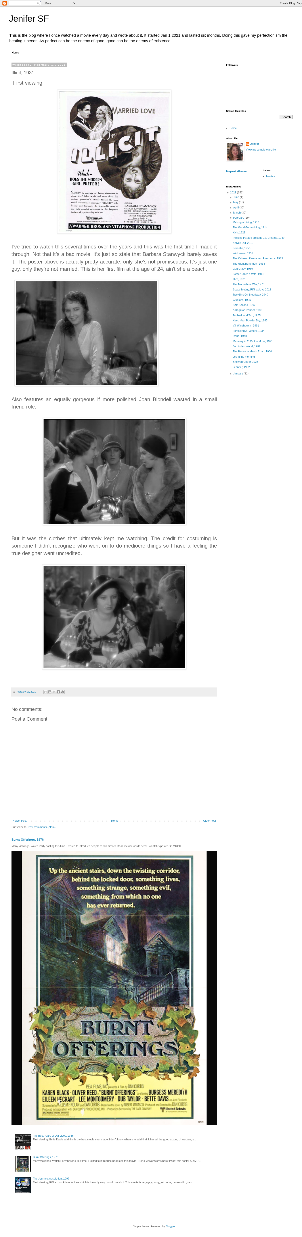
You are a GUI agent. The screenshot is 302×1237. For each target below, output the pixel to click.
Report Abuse (236, 171)
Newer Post (20, 820)
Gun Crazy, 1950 (243, 268)
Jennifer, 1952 (241, 367)
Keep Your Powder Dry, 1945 (250, 320)
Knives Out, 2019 (243, 242)
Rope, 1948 (240, 336)
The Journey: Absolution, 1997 (51, 1178)
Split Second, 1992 (244, 305)
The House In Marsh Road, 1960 (252, 351)
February (239, 217)
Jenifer (254, 143)
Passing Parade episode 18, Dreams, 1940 (259, 237)
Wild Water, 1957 (243, 253)
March (237, 212)
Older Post (209, 820)
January (238, 373)
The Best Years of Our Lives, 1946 (53, 1135)
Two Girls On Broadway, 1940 (250, 294)
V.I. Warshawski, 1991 (246, 325)
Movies (270, 176)
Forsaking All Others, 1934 (248, 330)
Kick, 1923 (239, 232)
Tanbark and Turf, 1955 (247, 315)
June (236, 197)
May (236, 202)
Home (15, 52)
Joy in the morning (244, 356)
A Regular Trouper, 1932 (247, 310)
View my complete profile (261, 149)
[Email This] (45, 692)
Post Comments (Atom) (41, 827)
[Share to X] (54, 692)
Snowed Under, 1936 (245, 361)
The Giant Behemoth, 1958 (249, 263)
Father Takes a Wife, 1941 (248, 274)
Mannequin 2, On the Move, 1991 (253, 341)
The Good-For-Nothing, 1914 (250, 227)
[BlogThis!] (50, 692)
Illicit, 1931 (239, 279)
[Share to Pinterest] (62, 692)
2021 (233, 192)
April (236, 207)
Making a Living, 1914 (246, 222)
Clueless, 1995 (242, 300)
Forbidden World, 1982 (246, 346)
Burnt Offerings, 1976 (27, 839)
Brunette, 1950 (241, 248)
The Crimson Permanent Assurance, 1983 (258, 258)
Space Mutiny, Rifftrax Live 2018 (252, 289)
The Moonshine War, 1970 (248, 284)
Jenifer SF (29, 18)
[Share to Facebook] (58, 692)
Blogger (170, 1226)
